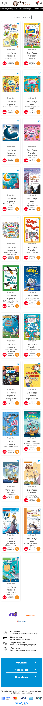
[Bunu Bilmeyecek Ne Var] (32, 327)
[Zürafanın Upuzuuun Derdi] (32, 84)
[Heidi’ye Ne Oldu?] (11, 35)
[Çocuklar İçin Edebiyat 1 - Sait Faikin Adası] (11, 521)
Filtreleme (16, 17)
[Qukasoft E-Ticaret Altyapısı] (21, 703)
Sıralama (26, 17)
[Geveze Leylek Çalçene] (32, 133)
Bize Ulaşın (21, 677)
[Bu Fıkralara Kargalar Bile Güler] (11, 278)
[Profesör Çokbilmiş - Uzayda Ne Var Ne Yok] (32, 278)
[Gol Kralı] (32, 35)
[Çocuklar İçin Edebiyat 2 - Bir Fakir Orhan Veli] (32, 472)
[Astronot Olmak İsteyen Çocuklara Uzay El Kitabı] (11, 375)
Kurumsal (21, 662)
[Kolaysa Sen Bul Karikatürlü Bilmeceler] (32, 375)
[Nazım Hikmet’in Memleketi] (11, 327)
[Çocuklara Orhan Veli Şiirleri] (32, 521)
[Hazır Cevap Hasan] (11, 424)
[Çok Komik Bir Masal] (11, 84)
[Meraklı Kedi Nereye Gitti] (11, 181)
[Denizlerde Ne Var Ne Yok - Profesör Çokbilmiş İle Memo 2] (32, 424)
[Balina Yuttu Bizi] (11, 133)
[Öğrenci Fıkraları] (32, 230)
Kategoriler (21, 669)
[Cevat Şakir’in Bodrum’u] (11, 569)
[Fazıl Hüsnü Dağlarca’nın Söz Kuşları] (32, 181)
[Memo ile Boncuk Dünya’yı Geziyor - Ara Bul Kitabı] (11, 230)
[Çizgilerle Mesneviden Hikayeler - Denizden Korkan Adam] (11, 472)
